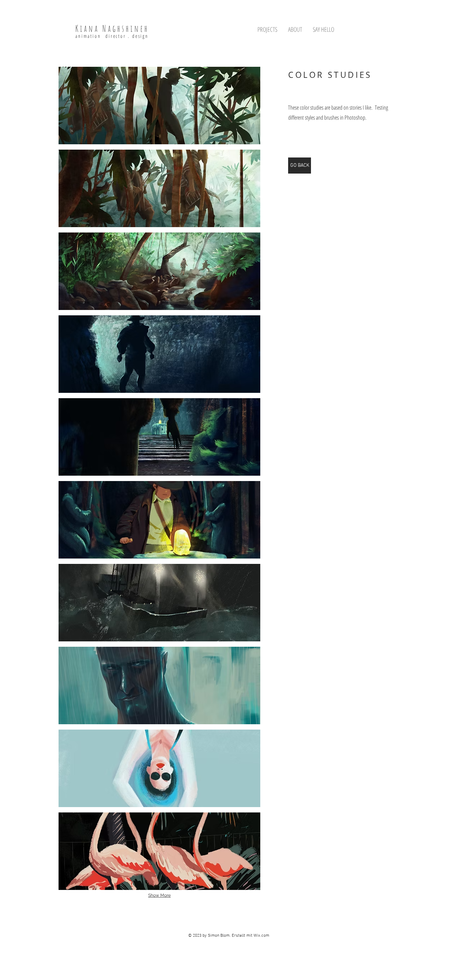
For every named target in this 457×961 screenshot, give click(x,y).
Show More (159, 895)
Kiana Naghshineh (112, 28)
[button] (159, 105)
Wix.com (261, 935)
